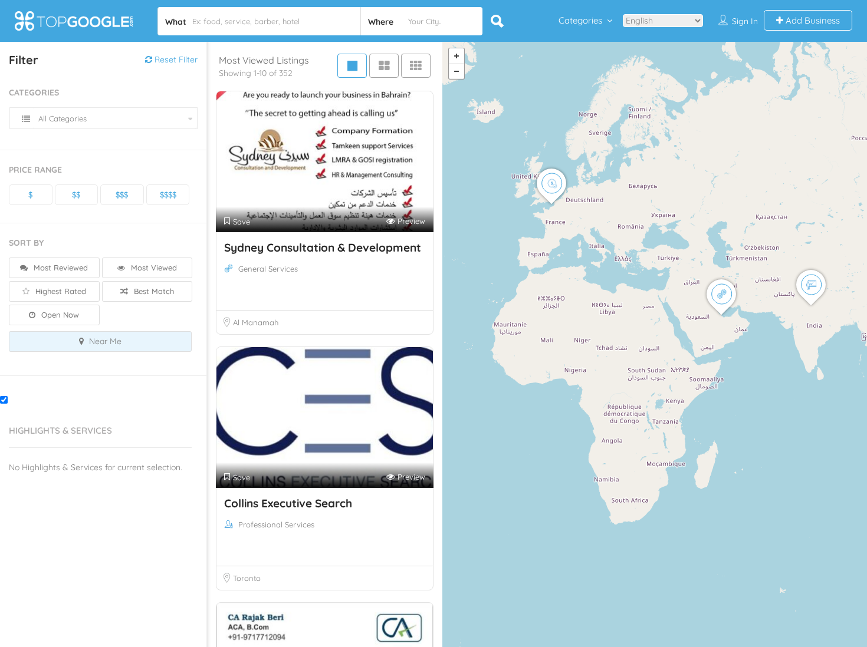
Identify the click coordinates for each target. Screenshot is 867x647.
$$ (76, 194)
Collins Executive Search (288, 503)
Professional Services (276, 524)
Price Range (35, 169)
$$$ (122, 194)
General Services (268, 268)
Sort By (26, 242)
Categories (580, 20)
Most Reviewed (59, 267)
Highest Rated (59, 291)
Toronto (247, 578)
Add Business (811, 20)
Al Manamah (255, 322)
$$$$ (168, 194)
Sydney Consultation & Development (322, 247)
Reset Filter (175, 59)
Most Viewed (153, 267)
